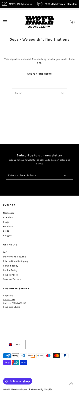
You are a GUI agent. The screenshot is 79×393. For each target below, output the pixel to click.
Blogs (6, 230)
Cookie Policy (10, 270)
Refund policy (10, 265)
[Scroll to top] (71, 383)
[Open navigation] (11, 21)
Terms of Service (12, 279)
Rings (6, 222)
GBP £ (17, 344)
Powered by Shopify (42, 389)
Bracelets (8, 217)
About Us (8, 295)
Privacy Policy (10, 274)
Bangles (7, 235)
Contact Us (9, 299)
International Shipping (15, 261)
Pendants (8, 226)
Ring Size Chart (11, 306)
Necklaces (9, 212)
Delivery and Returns (14, 256)
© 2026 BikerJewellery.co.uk (17, 389)
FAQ (5, 252)
